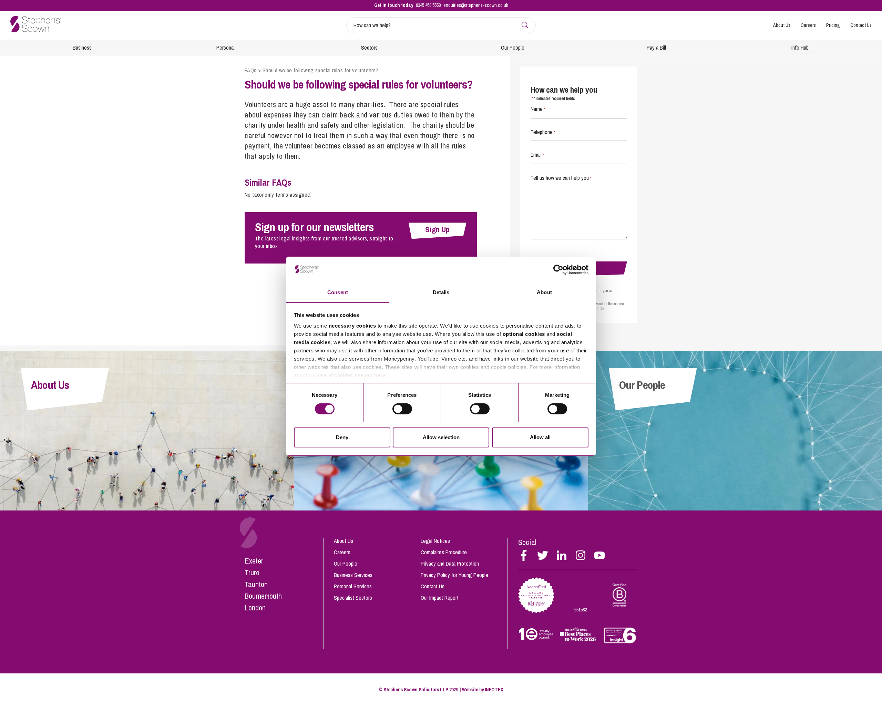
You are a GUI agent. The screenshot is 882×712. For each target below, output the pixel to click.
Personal (225, 47)
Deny (342, 437)
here (380, 375)
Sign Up (437, 229)
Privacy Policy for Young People (454, 575)
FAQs (251, 70)
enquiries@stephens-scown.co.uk (475, 5)
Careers (808, 25)
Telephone (543, 132)
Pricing (833, 25)
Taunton (256, 584)
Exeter (254, 561)
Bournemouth (263, 596)
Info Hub (800, 47)
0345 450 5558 (428, 5)
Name (538, 109)
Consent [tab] (337, 292)
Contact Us (861, 25)
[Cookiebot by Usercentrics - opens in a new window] (558, 270)
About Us (781, 25)
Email (537, 154)
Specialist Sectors (353, 597)
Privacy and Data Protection (450, 563)
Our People (512, 47)
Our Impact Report (440, 597)
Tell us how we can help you (561, 178)
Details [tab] (441, 292)
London (255, 607)
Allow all (540, 437)
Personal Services (353, 586)
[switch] (402, 408)
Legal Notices (435, 541)
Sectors (369, 47)
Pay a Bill (656, 47)
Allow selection (441, 437)
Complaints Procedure (444, 552)
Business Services (353, 575)
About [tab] (544, 292)
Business (82, 47)
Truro (252, 572)
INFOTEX (494, 690)
